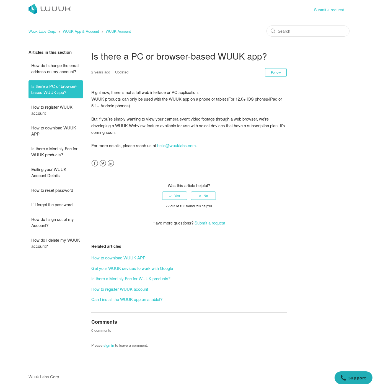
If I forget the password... (53, 204)
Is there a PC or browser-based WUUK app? (54, 89)
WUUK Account (118, 31)
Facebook (94, 163)
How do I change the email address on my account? (55, 68)
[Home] (50, 12)
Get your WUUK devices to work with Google (132, 268)
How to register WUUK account (52, 110)
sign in (108, 345)
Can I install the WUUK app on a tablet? (126, 299)
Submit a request (329, 9)
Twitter (102, 163)
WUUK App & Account (81, 31)
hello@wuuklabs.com (176, 145)
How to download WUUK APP (53, 131)
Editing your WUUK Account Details (48, 172)
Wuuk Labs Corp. (42, 31)
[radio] (174, 196)
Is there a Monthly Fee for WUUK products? (54, 152)
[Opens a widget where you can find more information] (353, 378)
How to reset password (52, 190)
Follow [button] (276, 72)
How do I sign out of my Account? (52, 222)
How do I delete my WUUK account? (55, 243)
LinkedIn (110, 163)
